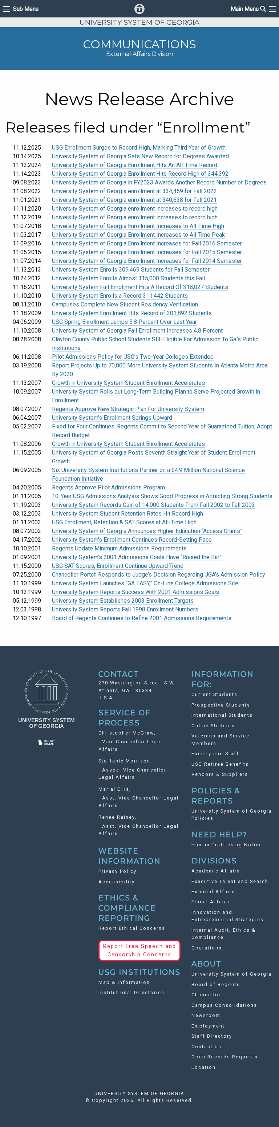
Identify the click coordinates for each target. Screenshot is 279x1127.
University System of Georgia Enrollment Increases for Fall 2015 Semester (147, 252)
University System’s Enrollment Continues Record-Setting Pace (132, 539)
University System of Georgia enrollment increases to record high (135, 208)
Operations (206, 948)
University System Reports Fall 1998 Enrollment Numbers (125, 609)
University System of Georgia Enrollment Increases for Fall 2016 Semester (147, 243)
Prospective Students (220, 705)
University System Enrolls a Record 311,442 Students (120, 295)
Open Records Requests (224, 1056)
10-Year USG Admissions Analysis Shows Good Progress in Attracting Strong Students (162, 496)
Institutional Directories (131, 992)
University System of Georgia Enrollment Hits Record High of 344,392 (140, 173)
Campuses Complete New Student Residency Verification (125, 304)
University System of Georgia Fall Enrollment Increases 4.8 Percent (137, 330)
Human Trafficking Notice (226, 844)
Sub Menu (26, 9)
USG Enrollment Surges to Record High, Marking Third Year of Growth (139, 147)
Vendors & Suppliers (219, 774)
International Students (222, 715)
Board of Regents (215, 984)
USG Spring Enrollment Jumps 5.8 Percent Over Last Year (124, 321)
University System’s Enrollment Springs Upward (112, 417)
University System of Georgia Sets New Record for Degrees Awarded (140, 156)
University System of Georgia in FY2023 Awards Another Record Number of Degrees (159, 182)
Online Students (213, 725)
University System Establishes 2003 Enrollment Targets (123, 600)
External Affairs (213, 891)
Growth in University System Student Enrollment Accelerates (128, 382)
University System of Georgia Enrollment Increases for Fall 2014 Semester (147, 260)
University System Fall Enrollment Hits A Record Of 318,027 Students (140, 287)
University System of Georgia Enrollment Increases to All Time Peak (138, 234)
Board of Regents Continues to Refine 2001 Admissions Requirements (141, 618)
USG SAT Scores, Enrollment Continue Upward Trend (117, 565)
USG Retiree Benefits (220, 764)
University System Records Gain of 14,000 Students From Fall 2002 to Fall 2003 (153, 504)
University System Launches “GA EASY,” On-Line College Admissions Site (145, 583)
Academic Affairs (215, 871)
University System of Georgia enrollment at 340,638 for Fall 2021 (134, 199)
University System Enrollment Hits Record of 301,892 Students (132, 313)
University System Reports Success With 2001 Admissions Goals (135, 592)
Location (203, 1067)
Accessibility (116, 881)
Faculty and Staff (215, 753)
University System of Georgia (231, 974)
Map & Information (124, 982)
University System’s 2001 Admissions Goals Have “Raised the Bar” (137, 557)
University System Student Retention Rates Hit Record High (127, 513)
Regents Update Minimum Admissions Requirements (119, 548)
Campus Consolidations (224, 1005)
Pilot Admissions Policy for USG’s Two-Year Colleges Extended (133, 356)
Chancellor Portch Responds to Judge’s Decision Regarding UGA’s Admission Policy (158, 574)
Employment (208, 1026)
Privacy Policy (117, 871)
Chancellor (206, 994)
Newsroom (206, 1015)
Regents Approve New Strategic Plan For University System (128, 409)
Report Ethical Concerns (131, 928)
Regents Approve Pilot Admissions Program (108, 487)
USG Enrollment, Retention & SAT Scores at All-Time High (124, 522)
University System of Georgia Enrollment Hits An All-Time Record (134, 165)
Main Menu (248, 9)
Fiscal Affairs (210, 901)
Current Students (214, 694)
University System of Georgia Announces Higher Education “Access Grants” (147, 531)
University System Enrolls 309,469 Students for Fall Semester (131, 269)
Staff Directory (211, 1036)
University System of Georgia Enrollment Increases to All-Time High (138, 226)
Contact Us (206, 1046)
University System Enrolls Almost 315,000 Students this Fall (128, 278)
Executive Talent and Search (229, 881)
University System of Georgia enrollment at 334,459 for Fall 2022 (134, 191)
